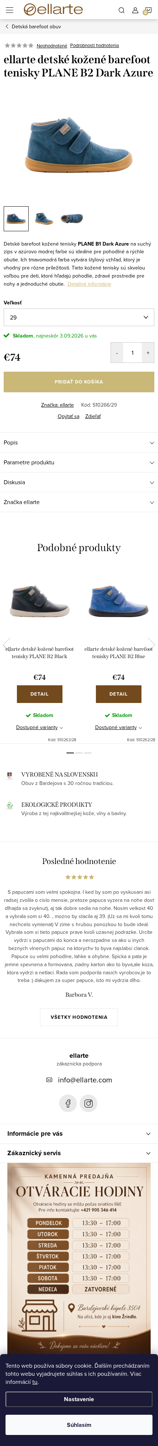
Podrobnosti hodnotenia (94, 46)
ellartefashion (68, 1103)
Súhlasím (79, 1425)
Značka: (57, 404)
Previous (6, 645)
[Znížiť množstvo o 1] (117, 353)
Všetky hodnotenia (79, 1017)
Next (151, 645)
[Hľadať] (121, 9)
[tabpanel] (39, 654)
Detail (39, 693)
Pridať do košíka (79, 381)
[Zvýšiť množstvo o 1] (148, 353)
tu (34, 1382)
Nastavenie (79, 1399)
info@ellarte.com (85, 1079)
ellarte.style (88, 1103)
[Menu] (9, 9)
